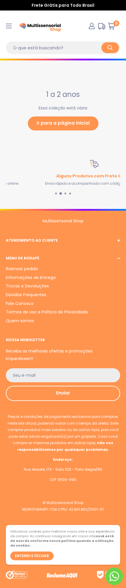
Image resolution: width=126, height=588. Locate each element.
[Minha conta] (92, 26)
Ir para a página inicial (63, 123)
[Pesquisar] (110, 47)
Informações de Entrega (31, 277)
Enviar (63, 393)
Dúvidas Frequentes (26, 295)
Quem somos (20, 321)
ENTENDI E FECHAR (32, 555)
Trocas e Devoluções (27, 286)
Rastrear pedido (22, 269)
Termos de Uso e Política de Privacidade (47, 312)
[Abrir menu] (9, 26)
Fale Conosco (20, 303)
